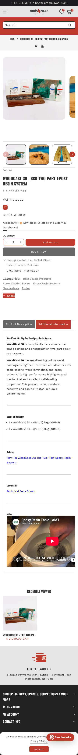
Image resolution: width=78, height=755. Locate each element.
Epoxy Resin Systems (46, 283)
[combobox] (39, 25)
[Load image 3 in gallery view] (62, 154)
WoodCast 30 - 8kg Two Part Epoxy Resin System (20, 635)
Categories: (11, 278)
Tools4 (7, 170)
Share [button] (11, 295)
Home (12, 38)
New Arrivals (11, 288)
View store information (23, 270)
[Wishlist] (5, 207)
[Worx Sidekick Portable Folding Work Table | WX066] (36, 46)
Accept (39, 749)
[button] (7, 12)
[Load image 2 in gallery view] (39, 154)
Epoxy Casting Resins (16, 283)
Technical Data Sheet (20, 491)
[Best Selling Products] (42, 46)
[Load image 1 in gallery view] (16, 154)
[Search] (70, 25)
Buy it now (39, 252)
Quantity (9, 235)
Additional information (53, 324)
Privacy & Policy (39, 741)
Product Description (19, 324)
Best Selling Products (37, 278)
